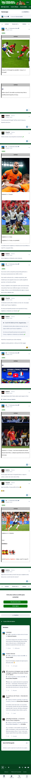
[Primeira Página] (2, 24)
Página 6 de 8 (15, 24)
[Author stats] (29, 29)
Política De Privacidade (16, 771)
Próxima (24, 24)
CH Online (23, 724)
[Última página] (28, 24)
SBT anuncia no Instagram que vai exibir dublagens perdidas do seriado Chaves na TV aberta (17, 673)
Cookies (25, 771)
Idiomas (6, 771)
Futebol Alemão (10, 653)
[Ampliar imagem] (15, 40)
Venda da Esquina (12, 636)
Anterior (7, 24)
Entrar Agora (15, 606)
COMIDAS (8, 632)
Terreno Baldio (19, 16)
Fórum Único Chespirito (11, 678)
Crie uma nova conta (15, 602)
